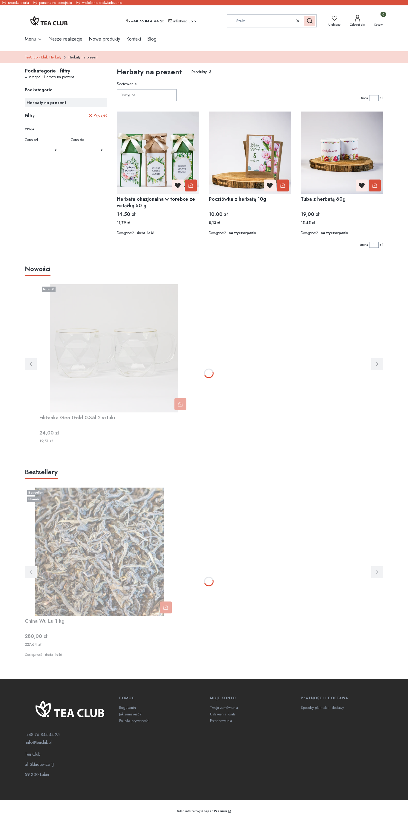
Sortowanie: (127, 84)
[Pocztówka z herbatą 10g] (250, 153)
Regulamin (127, 707)
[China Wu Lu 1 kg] (99, 552)
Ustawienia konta (223, 714)
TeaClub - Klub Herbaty (43, 57)
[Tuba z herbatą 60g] (342, 153)
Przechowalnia (221, 720)
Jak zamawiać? (130, 714)
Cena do (77, 140)
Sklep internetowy (202, 811)
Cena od (31, 140)
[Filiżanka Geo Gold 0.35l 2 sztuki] (114, 348)
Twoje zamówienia (224, 707)
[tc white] (69, 708)
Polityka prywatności (134, 720)
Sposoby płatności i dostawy (322, 707)
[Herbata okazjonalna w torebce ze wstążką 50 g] (158, 153)
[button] (309, 21)
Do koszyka (191, 185)
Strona (364, 98)
